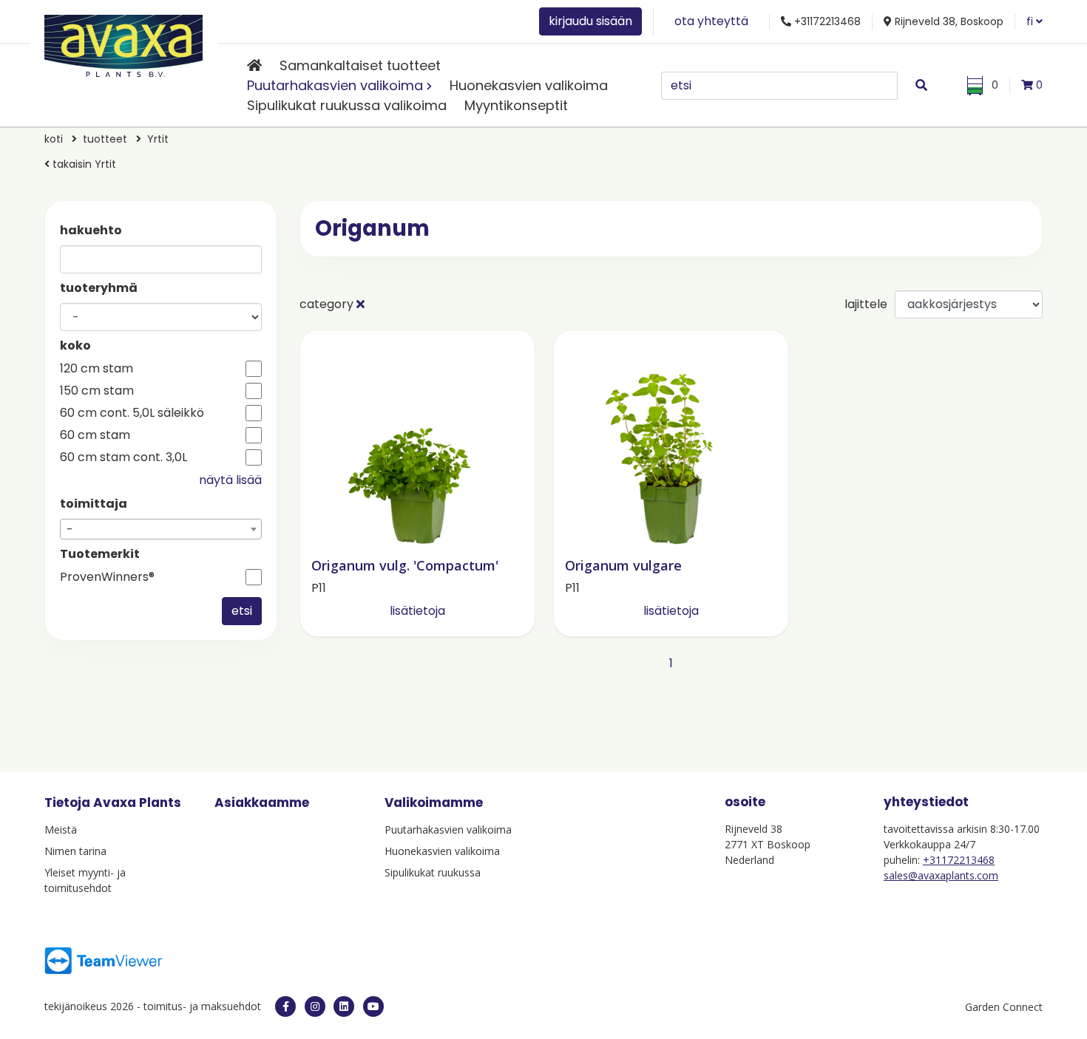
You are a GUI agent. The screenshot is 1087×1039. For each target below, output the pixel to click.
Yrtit (158, 139)
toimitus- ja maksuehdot (202, 1006)
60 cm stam (95, 435)
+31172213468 (959, 860)
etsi (241, 610)
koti (53, 139)
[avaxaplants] (285, 1006)
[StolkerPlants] (373, 1006)
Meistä (60, 829)
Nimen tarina (75, 851)
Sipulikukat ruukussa (433, 872)
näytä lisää (230, 479)
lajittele (865, 304)
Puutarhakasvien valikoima (335, 85)
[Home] (254, 65)
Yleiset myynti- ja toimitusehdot (85, 880)
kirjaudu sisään (590, 21)
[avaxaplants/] (315, 1006)
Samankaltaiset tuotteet (360, 65)
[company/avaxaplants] (343, 1006)
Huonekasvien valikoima (529, 85)
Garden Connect (1004, 1007)
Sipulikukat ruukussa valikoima (347, 105)
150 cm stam (97, 391)
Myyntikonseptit (516, 105)
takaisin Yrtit (83, 164)
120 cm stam (96, 369)
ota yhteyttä (711, 21)
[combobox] (161, 529)
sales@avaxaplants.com (941, 875)
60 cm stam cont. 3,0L (123, 457)
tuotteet (105, 139)
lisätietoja (417, 610)
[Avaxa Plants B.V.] (123, 43)
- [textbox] (70, 529)
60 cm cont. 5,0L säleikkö (132, 413)
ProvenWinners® (107, 577)
